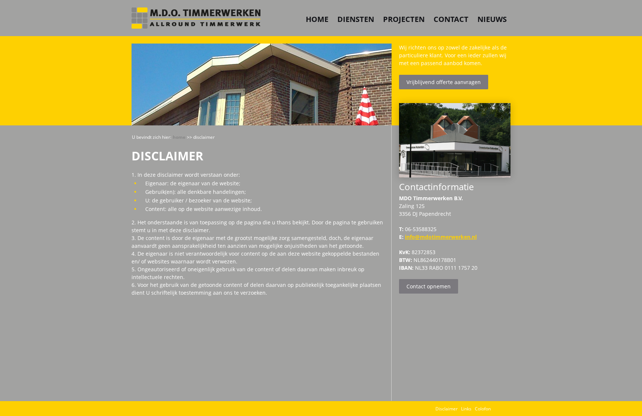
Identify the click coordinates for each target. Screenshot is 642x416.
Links (466, 409)
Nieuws (492, 19)
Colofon (483, 409)
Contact (451, 19)
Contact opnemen (428, 286)
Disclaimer (446, 409)
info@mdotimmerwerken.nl (441, 236)
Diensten (355, 19)
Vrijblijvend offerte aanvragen (443, 82)
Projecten (404, 19)
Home (317, 19)
